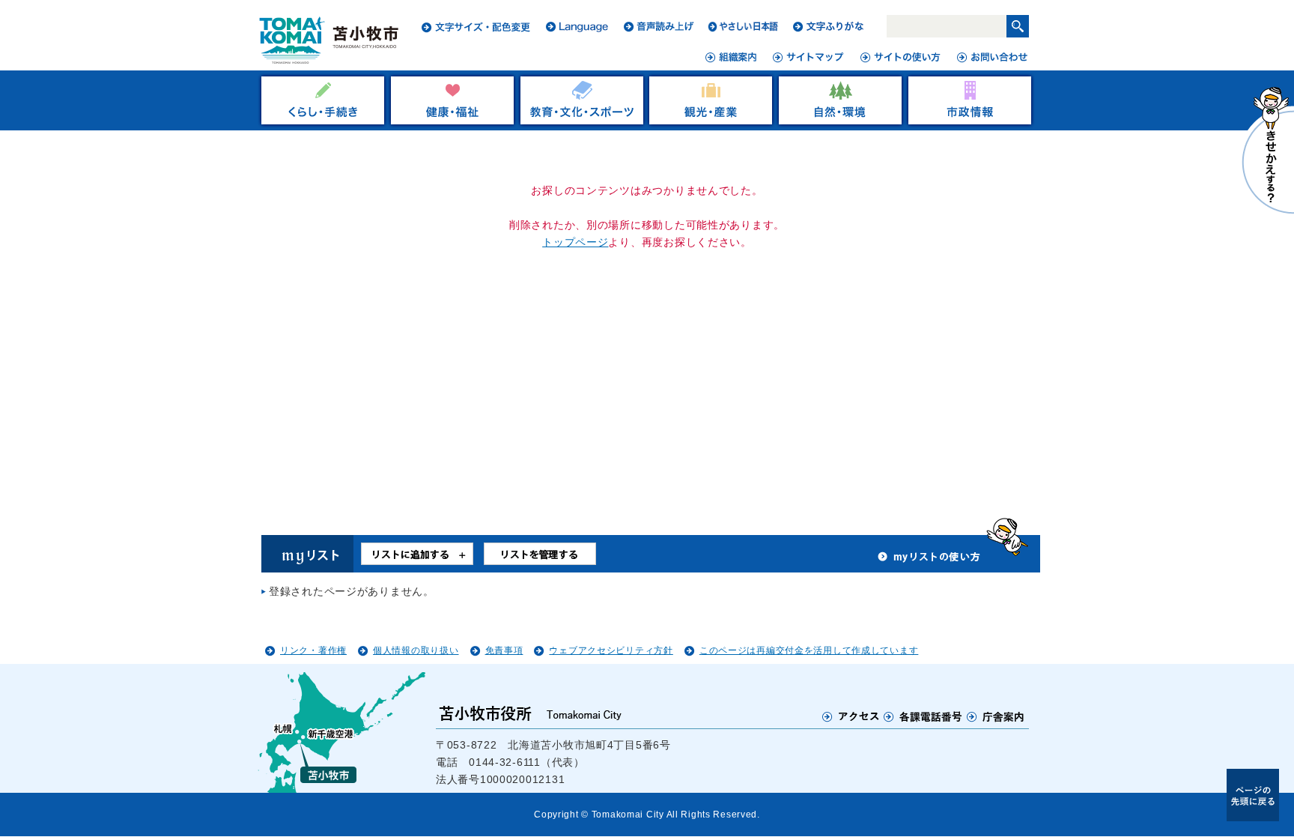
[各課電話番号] (923, 716)
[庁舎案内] (996, 716)
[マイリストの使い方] (929, 560)
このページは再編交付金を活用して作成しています (809, 650)
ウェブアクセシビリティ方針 (610, 650)
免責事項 (504, 650)
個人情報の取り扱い (415, 650)
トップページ (575, 242)
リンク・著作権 (313, 650)
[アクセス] (851, 716)
